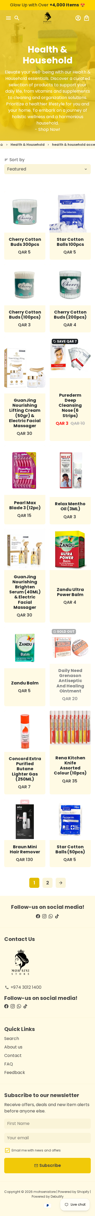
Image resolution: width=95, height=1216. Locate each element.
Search (11, 1038)
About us (13, 1047)
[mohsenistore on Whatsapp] (51, 916)
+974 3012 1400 (23, 987)
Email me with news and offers (36, 1150)
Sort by (14, 160)
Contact (13, 1055)
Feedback (14, 1072)
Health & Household (28, 144)
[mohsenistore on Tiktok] (57, 916)
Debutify (57, 1196)
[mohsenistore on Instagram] (44, 916)
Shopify (83, 1191)
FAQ (8, 1064)
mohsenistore (45, 1191)
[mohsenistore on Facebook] (38, 916)
